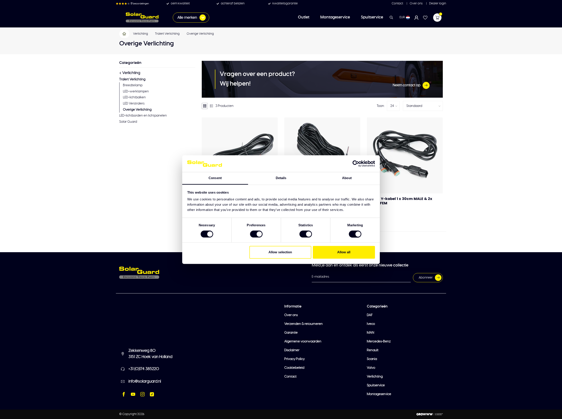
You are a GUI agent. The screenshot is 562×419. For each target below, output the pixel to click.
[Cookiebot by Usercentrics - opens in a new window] (356, 163)
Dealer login (437, 3)
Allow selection (280, 252)
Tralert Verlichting (167, 33)
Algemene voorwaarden (302, 341)
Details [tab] (281, 178)
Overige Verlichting (200, 33)
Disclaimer (291, 350)
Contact (397, 3)
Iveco (371, 323)
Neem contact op (406, 85)
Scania (372, 359)
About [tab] (347, 178)
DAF (370, 315)
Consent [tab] (215, 178)
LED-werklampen (136, 91)
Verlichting (140, 33)
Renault (372, 350)
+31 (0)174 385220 (143, 369)
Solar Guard (128, 121)
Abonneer (426, 277)
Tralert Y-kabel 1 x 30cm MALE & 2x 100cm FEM (399, 201)
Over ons (416, 3)
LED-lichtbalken (134, 97)
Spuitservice (372, 17)
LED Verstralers (133, 103)
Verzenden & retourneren (303, 323)
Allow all (343, 252)
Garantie (291, 332)
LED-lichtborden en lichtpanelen (143, 115)
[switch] (256, 233)
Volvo (371, 367)
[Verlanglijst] (425, 17)
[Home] (124, 34)
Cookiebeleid (294, 367)
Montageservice (335, 17)
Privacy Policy (294, 359)
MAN (370, 332)
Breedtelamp (132, 85)
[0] (437, 17)
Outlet (303, 17)
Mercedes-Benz (379, 341)
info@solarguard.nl (144, 381)
